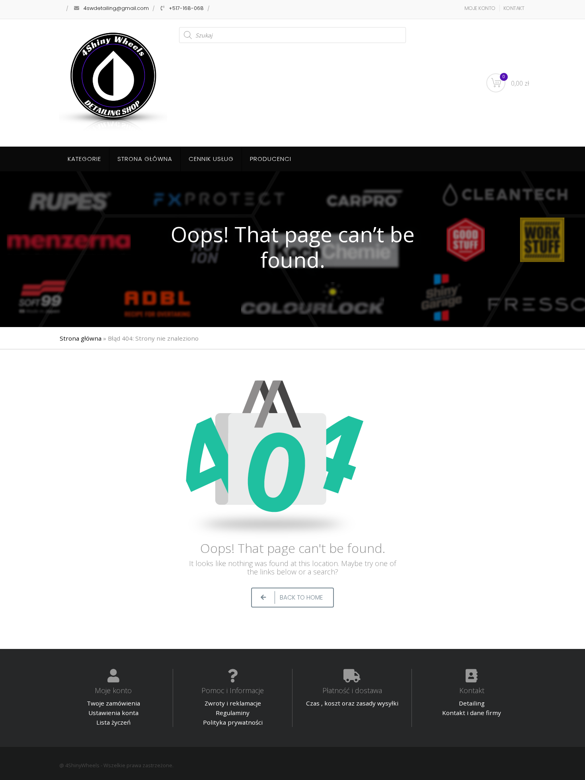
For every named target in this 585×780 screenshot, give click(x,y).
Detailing (472, 703)
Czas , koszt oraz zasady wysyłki (352, 703)
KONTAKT (514, 8)
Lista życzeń (113, 722)
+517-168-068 (186, 8)
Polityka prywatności (233, 722)
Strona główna (144, 159)
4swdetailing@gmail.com (116, 8)
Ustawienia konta (113, 713)
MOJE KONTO (479, 8)
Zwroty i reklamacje (233, 703)
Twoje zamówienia (113, 703)
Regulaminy (233, 713)
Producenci (270, 159)
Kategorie (84, 159)
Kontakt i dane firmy (471, 713)
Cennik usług (211, 159)
